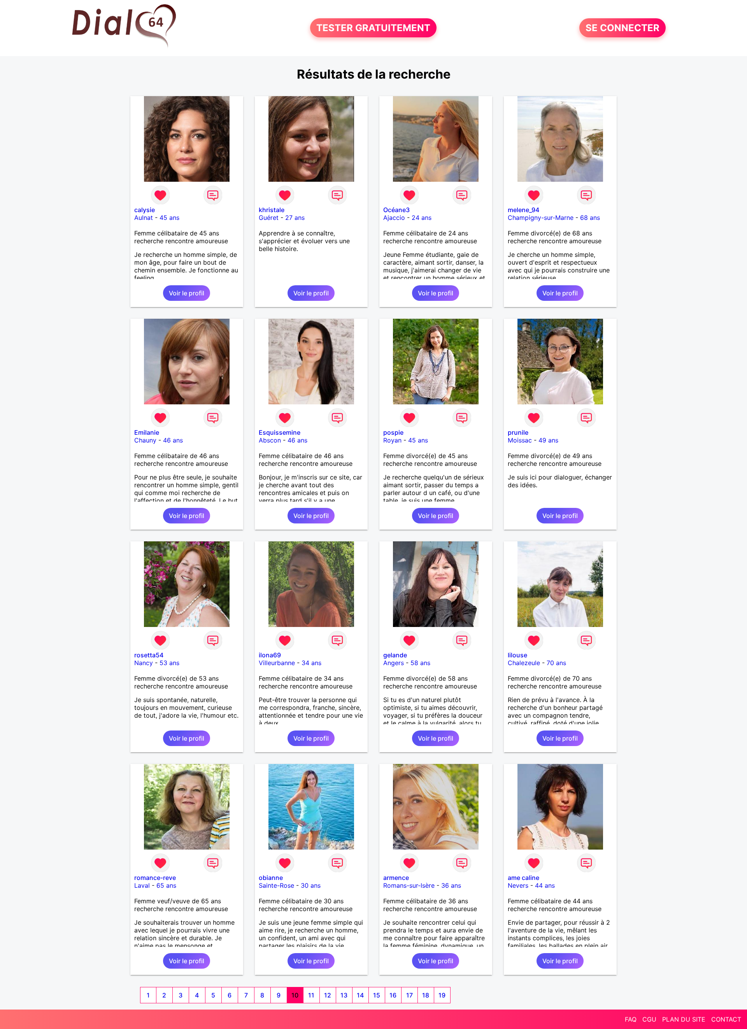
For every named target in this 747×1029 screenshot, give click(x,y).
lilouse (517, 655)
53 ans (169, 663)
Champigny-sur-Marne (540, 217)
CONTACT (726, 1019)
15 (376, 995)
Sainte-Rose (276, 885)
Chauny (145, 440)
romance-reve (155, 877)
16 (392, 995)
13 (343, 995)
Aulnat (143, 217)
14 (360, 995)
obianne (271, 877)
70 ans (556, 663)
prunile (518, 432)
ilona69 (270, 655)
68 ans (590, 217)
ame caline (523, 877)
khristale (271, 210)
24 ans (421, 217)
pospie (393, 432)
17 (409, 995)
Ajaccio (394, 217)
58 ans (420, 663)
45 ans (169, 217)
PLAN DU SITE (683, 1019)
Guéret (269, 217)
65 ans (166, 885)
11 (311, 995)
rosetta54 (148, 655)
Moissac (520, 440)
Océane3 (396, 210)
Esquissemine (279, 432)
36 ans (451, 885)
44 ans (545, 885)
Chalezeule (524, 663)
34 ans (311, 663)
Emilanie (146, 432)
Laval (142, 885)
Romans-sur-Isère (409, 885)
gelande (395, 655)
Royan (392, 440)
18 (425, 995)
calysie (144, 210)
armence (396, 877)
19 (441, 995)
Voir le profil (186, 293)
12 (327, 995)
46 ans (173, 440)
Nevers (518, 885)
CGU (649, 1019)
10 (294, 995)
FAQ (631, 1019)
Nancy (143, 663)
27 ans (295, 217)
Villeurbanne (277, 663)
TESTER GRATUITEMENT (373, 27)
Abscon (270, 440)
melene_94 (523, 210)
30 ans (311, 885)
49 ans (548, 440)
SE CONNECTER (622, 27)
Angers (393, 663)
